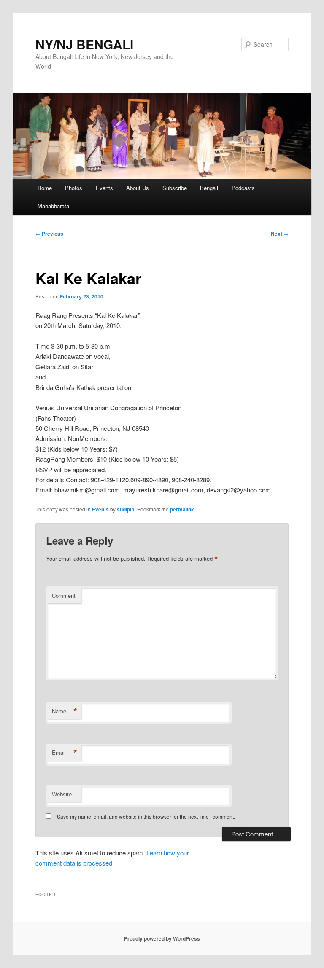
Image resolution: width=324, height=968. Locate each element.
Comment (64, 596)
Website (62, 794)
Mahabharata (53, 206)
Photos (73, 188)
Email (64, 752)
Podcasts (243, 188)
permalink (182, 509)
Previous (49, 233)
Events (104, 188)
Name (64, 711)
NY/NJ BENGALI (84, 44)
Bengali (209, 188)
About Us (137, 188)
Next (280, 233)
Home (45, 188)
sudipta (126, 509)
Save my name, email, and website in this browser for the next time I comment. (146, 816)
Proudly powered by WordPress (162, 938)
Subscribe (174, 188)
